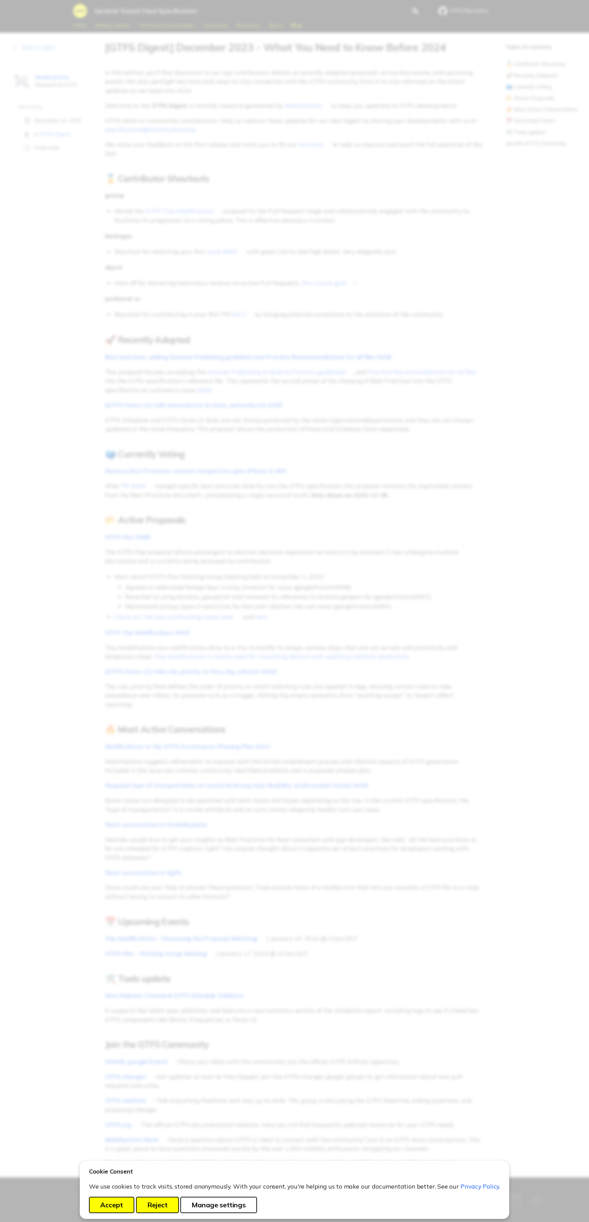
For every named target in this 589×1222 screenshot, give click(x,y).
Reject (157, 1205)
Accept (111, 1205)
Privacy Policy (479, 1186)
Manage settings (218, 1205)
